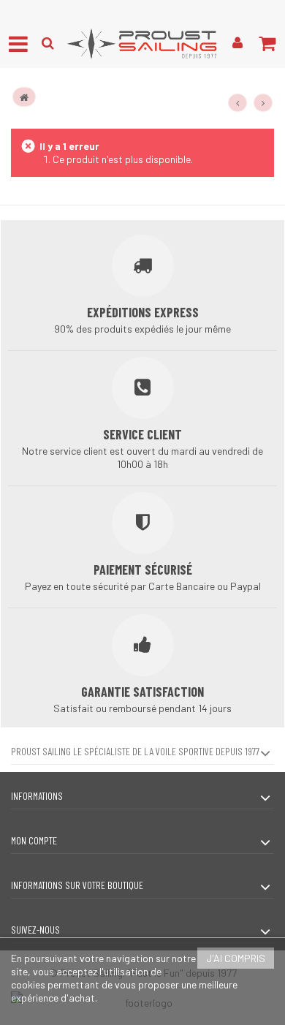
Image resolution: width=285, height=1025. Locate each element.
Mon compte (34, 840)
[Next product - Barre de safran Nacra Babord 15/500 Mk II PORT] (263, 103)
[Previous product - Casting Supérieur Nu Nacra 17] (237, 103)
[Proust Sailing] (142, 43)
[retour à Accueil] (24, 97)
